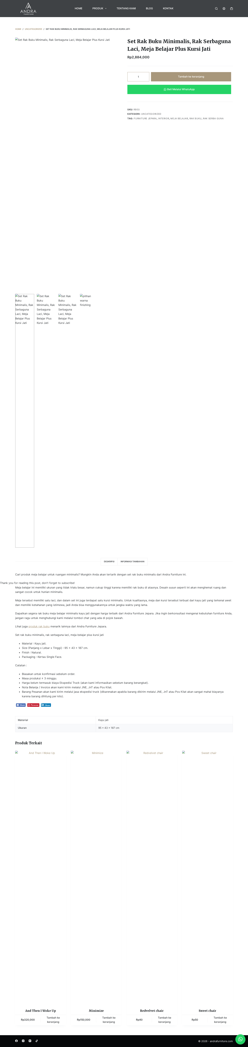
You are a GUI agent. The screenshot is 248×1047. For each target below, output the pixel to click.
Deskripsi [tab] (109, 561)
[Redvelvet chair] (152, 878)
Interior (163, 118)
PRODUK (97, 8)
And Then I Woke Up (40, 1011)
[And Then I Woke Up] (40, 878)
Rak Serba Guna (213, 118)
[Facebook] (16, 1041)
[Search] (216, 8)
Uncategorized (151, 114)
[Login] (224, 8)
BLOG (149, 8)
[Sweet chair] (207, 878)
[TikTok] (36, 1041)
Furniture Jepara (145, 118)
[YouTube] (30, 1041)
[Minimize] (96, 878)
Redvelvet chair (152, 1011)
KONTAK (168, 8)
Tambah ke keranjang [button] (53, 1019)
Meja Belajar (179, 118)
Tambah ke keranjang (191, 76)
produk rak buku (39, 626)
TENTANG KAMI (126, 8)
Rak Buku (195, 118)
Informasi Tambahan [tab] (132, 561)
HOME (78, 8)
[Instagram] (23, 1041)
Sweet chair (207, 1011)
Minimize (96, 1011)
